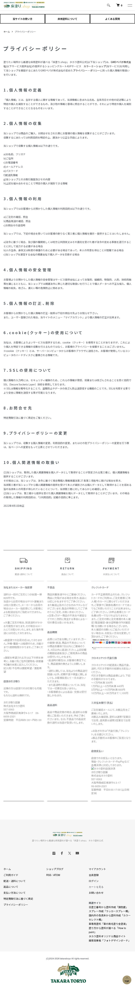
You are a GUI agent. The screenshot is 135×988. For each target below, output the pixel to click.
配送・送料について (15, 881)
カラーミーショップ (95, 66)
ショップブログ (54, 869)
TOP (127, 981)
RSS (48, 875)
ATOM (56, 875)
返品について (11, 886)
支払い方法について (15, 892)
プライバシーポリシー (16, 904)
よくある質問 (112, 19)
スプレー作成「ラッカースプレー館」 (109, 911)
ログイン (94, 881)
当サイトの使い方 (22, 19)
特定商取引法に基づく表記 (18, 898)
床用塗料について (67, 19)
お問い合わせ (96, 892)
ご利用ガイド (11, 875)
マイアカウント (97, 869)
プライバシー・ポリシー (86, 70)
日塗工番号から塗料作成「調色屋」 (108, 907)
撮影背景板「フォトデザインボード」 (110, 940)
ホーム (7, 31)
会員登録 (94, 875)
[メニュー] (129, 5)
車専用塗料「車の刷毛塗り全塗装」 (108, 923)
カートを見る (96, 886)
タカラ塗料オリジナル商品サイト (107, 936)
